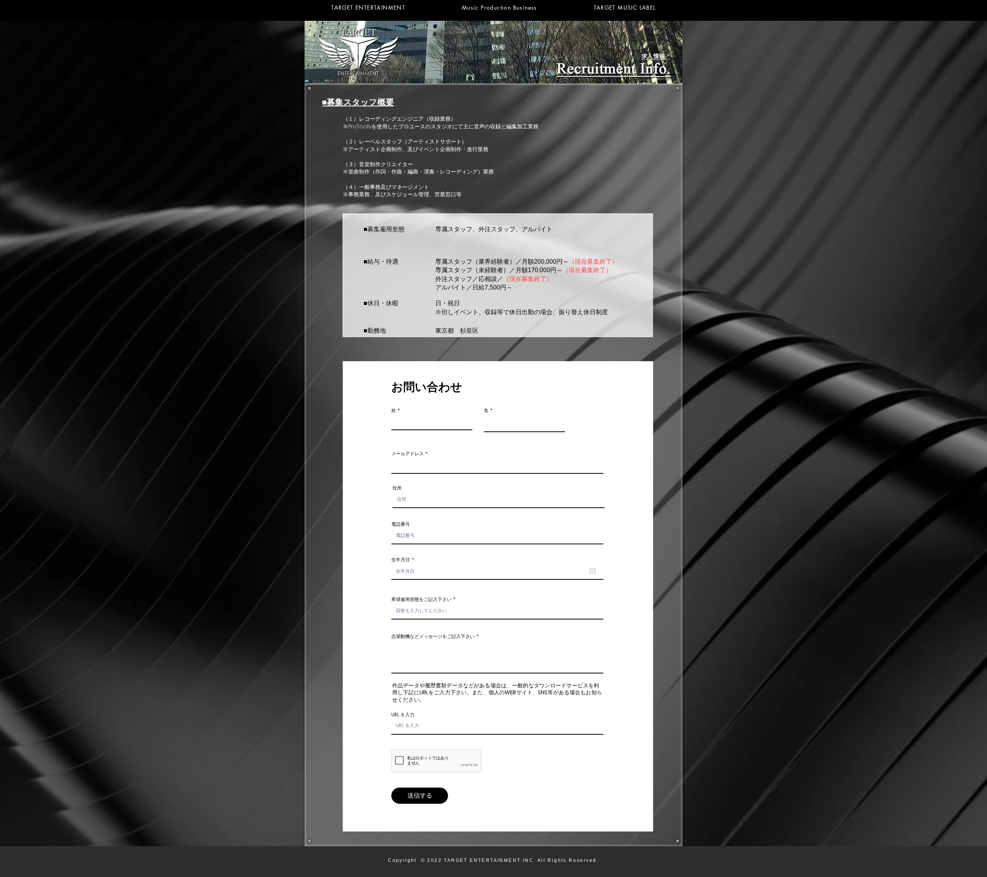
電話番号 (400, 524)
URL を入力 (402, 714)
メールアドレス (407, 453)
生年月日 (403, 559)
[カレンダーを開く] (593, 571)
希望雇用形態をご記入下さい (421, 599)
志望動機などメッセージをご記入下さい (433, 636)
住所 (397, 488)
